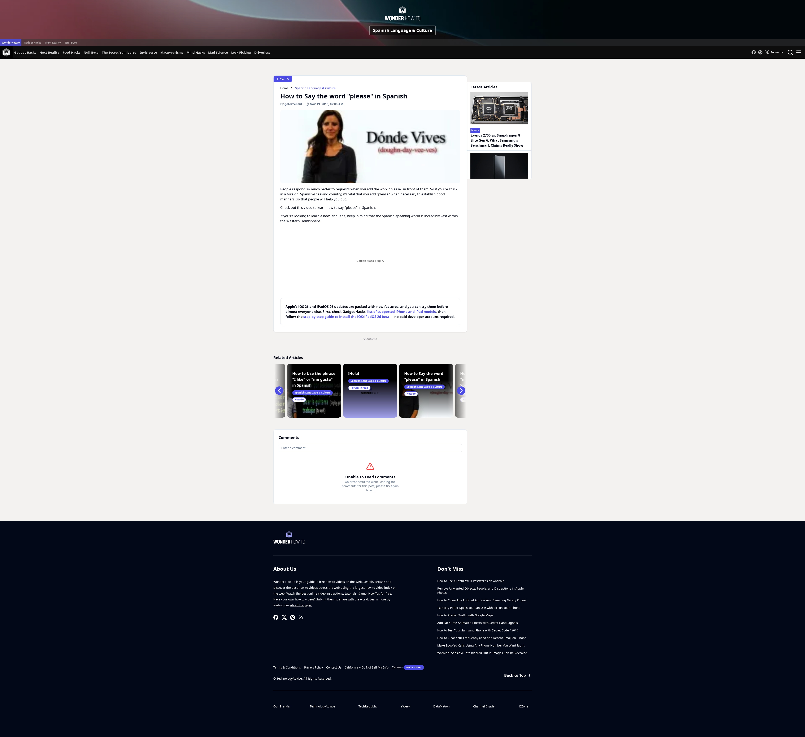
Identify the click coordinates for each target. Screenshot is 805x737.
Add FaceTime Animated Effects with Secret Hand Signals (477, 623)
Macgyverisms (171, 52)
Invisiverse (148, 52)
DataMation (441, 706)
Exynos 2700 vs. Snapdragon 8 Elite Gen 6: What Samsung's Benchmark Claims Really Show (496, 140)
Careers (407, 667)
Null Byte (71, 42)
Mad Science (218, 52)
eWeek (405, 706)
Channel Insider (484, 706)
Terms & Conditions (287, 667)
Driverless (262, 52)
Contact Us (333, 667)
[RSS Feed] (301, 617)
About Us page (301, 605)
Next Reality (53, 42)
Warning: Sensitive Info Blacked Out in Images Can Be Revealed (482, 653)
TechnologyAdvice (322, 706)
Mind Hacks (196, 52)
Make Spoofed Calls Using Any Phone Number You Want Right (481, 645)
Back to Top (515, 675)
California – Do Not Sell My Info (366, 667)
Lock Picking (241, 52)
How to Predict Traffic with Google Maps (465, 615)
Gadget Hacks (32, 42)
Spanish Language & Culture (402, 30)
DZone (523, 706)
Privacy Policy (313, 667)
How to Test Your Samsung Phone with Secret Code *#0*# (477, 630)
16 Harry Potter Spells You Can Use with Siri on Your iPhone (478, 608)
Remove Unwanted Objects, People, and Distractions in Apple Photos (480, 590)
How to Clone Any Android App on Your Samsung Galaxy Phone (481, 600)
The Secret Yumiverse (119, 52)
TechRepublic (367, 706)
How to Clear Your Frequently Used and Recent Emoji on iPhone (481, 638)
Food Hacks (71, 52)
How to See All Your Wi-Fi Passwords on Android (470, 581)
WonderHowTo (11, 42)
